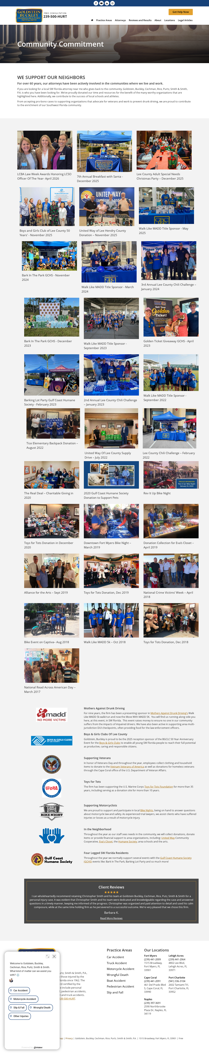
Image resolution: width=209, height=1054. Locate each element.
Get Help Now (181, 12)
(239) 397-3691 (152, 1003)
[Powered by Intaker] (38, 1047)
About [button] (158, 20)
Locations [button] (169, 20)
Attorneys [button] (120, 20)
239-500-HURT (55, 16)
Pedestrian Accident (120, 986)
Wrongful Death (118, 975)
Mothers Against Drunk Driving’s (169, 713)
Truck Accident (117, 963)
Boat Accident (116, 980)
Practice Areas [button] (104, 20)
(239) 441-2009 (152, 959)
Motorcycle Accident (120, 969)
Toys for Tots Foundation (158, 786)
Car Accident (115, 957)
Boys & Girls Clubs (109, 742)
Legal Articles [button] (185, 20)
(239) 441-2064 (177, 959)
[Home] (92, 20)
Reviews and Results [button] (140, 20)
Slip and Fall (115, 992)
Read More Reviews (111, 918)
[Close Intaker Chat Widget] (54, 956)
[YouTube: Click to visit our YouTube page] (101, 3)
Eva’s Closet (106, 841)
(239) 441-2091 (152, 981)
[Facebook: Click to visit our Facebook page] (95, 3)
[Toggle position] (47, 956)
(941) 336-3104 (177, 981)
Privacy (69, 1038)
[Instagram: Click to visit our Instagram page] (112, 3)
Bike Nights (146, 810)
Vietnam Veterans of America (127, 766)
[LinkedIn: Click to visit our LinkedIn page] (106, 3)
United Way (168, 838)
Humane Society (127, 841)
